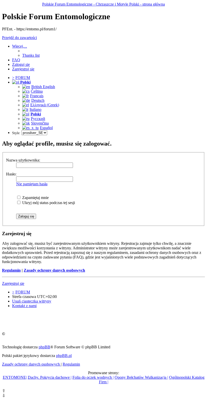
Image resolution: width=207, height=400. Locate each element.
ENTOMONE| (15, 377)
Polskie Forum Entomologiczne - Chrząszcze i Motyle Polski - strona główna (103, 4)
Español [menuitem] (46, 128)
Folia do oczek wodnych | (93, 377)
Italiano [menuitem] (35, 109)
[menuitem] (31, 55)
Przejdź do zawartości (19, 37)
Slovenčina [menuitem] (40, 123)
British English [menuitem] (43, 87)
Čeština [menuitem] (37, 91)
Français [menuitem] (36, 96)
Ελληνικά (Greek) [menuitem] (44, 105)
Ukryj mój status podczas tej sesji (48, 203)
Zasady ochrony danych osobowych (54, 270)
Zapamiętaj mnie (35, 197)
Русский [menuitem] (38, 118)
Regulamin (11, 270)
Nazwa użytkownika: (23, 160)
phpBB (44, 347)
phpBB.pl (64, 355)
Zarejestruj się (13, 283)
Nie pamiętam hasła (31, 184)
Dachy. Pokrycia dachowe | (49, 377)
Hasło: (11, 174)
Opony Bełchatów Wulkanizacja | (141, 377)
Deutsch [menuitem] (37, 100)
